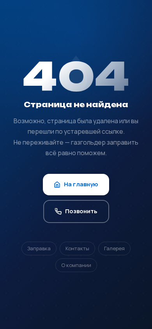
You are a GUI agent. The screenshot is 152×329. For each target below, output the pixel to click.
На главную (81, 184)
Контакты (77, 248)
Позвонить (81, 211)
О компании (76, 265)
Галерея (114, 248)
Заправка (39, 248)
